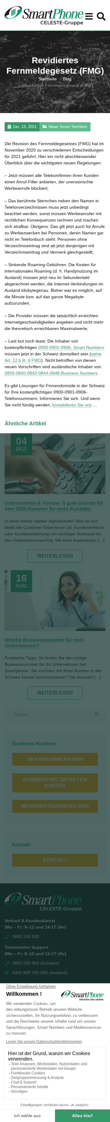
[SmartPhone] (44, 15)
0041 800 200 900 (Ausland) (40, 972)
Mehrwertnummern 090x (55, 806)
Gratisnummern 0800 (55, 759)
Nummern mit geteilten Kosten (55, 782)
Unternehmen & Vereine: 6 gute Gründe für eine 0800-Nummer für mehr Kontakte (54, 506)
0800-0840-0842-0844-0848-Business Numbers (51, 373)
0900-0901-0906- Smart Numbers (71, 347)
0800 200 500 (25, 936)
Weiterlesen (55, 556)
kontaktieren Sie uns (72, 404)
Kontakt (55, 860)
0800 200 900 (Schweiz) (35, 963)
